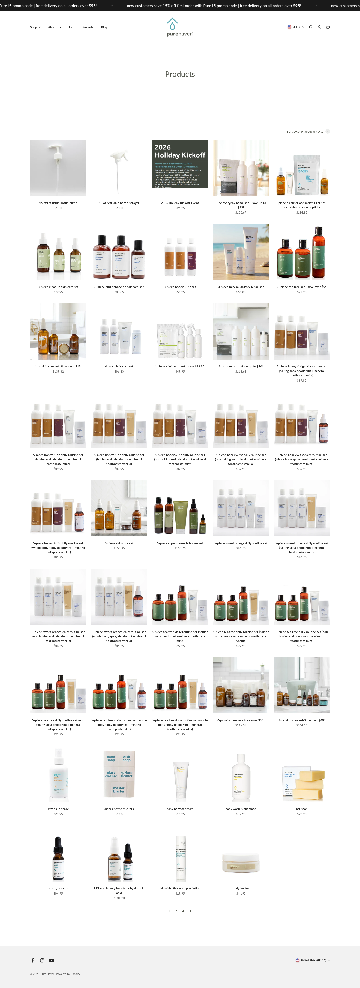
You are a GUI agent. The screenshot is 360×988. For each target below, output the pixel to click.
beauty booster (58, 888)
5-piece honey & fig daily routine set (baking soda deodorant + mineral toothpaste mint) (302, 370)
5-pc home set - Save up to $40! (241, 366)
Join (71, 27)
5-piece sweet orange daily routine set (240, 543)
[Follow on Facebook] (32, 960)
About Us (54, 27)
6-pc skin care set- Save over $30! (241, 720)
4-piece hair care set (119, 366)
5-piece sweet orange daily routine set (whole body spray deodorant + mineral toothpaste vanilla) (119, 636)
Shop (33, 27)
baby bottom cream (180, 808)
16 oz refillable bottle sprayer (119, 203)
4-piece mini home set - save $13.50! (180, 366)
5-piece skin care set (119, 543)
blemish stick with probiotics (180, 888)
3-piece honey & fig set (180, 286)
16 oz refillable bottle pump (58, 203)
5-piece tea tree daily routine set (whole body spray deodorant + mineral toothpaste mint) (119, 724)
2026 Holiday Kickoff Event (180, 203)
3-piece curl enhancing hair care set (119, 286)
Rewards (88, 27)
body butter (241, 888)
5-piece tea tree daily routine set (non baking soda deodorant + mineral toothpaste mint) (302, 636)
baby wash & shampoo (241, 808)
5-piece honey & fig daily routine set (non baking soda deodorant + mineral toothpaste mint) (180, 459)
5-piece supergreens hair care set (180, 543)
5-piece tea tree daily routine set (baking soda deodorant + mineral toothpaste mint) (180, 636)
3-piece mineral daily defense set (241, 286)
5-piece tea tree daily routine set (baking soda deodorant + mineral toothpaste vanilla (241, 636)
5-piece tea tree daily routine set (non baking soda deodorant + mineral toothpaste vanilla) (58, 724)
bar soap (302, 808)
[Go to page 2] (190, 911)
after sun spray (58, 808)
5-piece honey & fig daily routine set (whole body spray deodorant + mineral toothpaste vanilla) (58, 547)
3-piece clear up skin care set (58, 286)
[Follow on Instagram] (42, 960)
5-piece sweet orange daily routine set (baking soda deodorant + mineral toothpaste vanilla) (301, 547)
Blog (104, 27)
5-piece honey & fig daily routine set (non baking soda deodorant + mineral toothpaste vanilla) (241, 459)
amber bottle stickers (119, 808)
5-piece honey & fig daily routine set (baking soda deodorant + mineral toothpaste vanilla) (119, 459)
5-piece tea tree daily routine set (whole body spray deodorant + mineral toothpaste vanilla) (180, 724)
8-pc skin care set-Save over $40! (302, 720)
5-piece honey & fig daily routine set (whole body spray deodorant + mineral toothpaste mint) (302, 459)
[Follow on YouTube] (51, 960)
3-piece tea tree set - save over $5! (302, 286)
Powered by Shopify (68, 973)
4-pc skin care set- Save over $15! (58, 366)
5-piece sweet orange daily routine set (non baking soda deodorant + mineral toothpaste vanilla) (58, 636)
